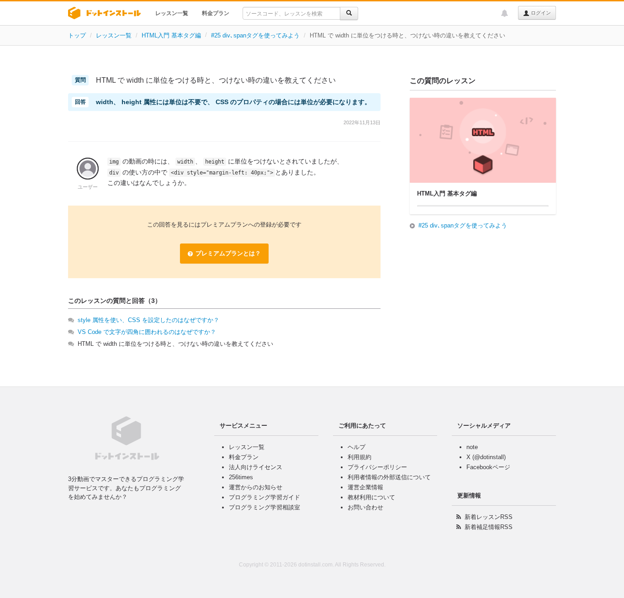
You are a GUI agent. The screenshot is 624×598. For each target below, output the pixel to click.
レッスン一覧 (171, 13)
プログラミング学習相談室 (264, 507)
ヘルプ (356, 447)
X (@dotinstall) (486, 457)
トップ (77, 35)
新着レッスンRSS (489, 516)
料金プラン (215, 13)
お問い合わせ (365, 507)
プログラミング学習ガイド (264, 497)
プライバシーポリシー (377, 467)
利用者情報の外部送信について (389, 477)
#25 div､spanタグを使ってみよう (255, 35)
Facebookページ (488, 467)
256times (241, 477)
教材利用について (371, 497)
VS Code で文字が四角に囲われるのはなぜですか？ (147, 331)
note (472, 447)
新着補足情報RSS (489, 527)
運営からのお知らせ (255, 487)
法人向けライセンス (255, 467)
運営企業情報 (365, 487)
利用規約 (359, 457)
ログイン (540, 13)
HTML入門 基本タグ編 (171, 35)
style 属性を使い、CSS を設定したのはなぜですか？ (148, 320)
